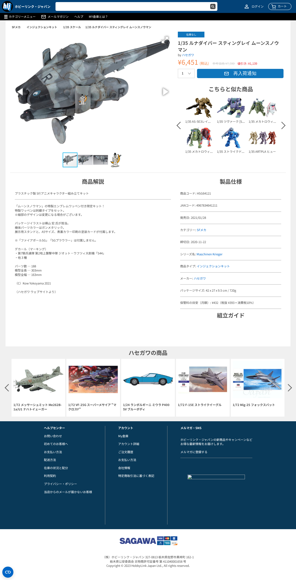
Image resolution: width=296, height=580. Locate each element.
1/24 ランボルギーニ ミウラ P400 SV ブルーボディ (146, 407)
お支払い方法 (53, 452)
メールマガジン (58, 17)
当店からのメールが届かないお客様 (68, 492)
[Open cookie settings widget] (7, 572)
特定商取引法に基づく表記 (136, 475)
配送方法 (50, 460)
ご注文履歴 (125, 452)
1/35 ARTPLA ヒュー (262, 151)
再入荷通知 (244, 73)
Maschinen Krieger (209, 254)
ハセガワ (188, 55)
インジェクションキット (42, 27)
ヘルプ (78, 17)
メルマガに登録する (193, 452)
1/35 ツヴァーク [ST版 (232, 121)
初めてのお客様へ (56, 444)
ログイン (258, 6)
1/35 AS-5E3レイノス (199, 121)
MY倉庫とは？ (98, 17)
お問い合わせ (53, 436)
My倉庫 (123, 436)
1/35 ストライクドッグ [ (233, 151)
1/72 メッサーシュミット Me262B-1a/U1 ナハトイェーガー (37, 407)
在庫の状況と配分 (56, 468)
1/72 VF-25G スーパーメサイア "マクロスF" (92, 407)
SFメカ (16, 27)
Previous (180, 125)
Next (281, 125)
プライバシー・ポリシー (60, 484)
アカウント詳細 (128, 444)
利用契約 (50, 475)
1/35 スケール (72, 27)
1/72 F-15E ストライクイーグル (200, 405)
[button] (164, 40)
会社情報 (124, 468)
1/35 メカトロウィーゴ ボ (202, 151)
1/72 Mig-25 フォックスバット (254, 405)
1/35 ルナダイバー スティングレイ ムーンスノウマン (118, 27)
